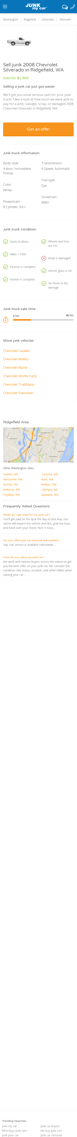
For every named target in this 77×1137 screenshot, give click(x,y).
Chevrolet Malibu (16, 359)
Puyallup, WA (11, 495)
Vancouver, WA (13, 479)
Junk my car (9, 1126)
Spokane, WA (49, 495)
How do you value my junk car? (23, 557)
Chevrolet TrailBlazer (19, 384)
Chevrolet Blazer (15, 367)
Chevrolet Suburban (18, 393)
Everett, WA (10, 484)
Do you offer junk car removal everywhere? (31, 540)
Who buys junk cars (14, 1130)
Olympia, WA (49, 489)
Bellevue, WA (11, 489)
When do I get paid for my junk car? (26, 514)
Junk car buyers (50, 1126)
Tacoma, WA (49, 474)
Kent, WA (47, 479)
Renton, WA (49, 484)
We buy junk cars (51, 1130)
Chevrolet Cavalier (16, 351)
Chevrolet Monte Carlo (20, 376)
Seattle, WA (10, 474)
